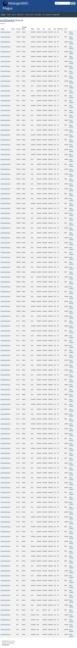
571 (55, 438)
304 (55, 51)
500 (55, 301)
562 (55, 428)
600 (55, 497)
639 (55, 605)
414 (55, 120)
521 (55, 335)
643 (55, 619)
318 (55, 56)
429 (55, 159)
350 (55, 81)
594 (55, 477)
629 (55, 561)
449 (55, 203)
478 (55, 252)
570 (55, 433)
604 (55, 512)
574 (55, 453)
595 (55, 482)
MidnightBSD (55, 14)
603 (55, 507)
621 (55, 521)
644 (55, 624)
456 (55, 208)
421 (55, 134)
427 (55, 149)
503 (55, 306)
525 (55, 350)
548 (55, 414)
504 (55, 311)
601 (55, 502)
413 (55, 115)
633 (55, 580)
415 (55, 125)
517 (55, 321)
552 (55, 423)
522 (55, 340)
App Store (48, 14)
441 (55, 188)
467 (55, 223)
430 (55, 164)
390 (55, 95)
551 (55, 419)
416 (55, 130)
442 (55, 193)
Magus (3, 15)
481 (55, 267)
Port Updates (37, 14)
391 (55, 100)
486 (55, 281)
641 (55, 610)
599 (55, 492)
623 (55, 531)
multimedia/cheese (5, 32)
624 (55, 536)
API (44, 14)
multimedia (7, 20)
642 (55, 614)
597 (55, 487)
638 (55, 600)
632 (55, 575)
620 (55, 516)
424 (55, 144)
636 (55, 590)
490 (55, 296)
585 (55, 458)
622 (55, 526)
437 (55, 183)
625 (55, 541)
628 (55, 556)
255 (55, 32)
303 (55, 46)
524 (55, 345)
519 (55, 325)
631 (55, 570)
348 (55, 76)
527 (55, 355)
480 (55, 262)
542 (55, 394)
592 (55, 472)
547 (55, 409)
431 (55, 169)
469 (55, 232)
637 (55, 595)
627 (55, 551)
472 (55, 242)
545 (55, 404)
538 (55, 379)
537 (55, 374)
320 (55, 61)
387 (55, 90)
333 (55, 71)
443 (55, 198)
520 (55, 330)
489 (55, 291)
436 (55, 179)
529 (55, 365)
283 (55, 41)
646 (55, 629)
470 (55, 237)
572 (55, 443)
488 (55, 286)
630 (55, 565)
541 (55, 389)
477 (55, 247)
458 (55, 213)
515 (55, 316)
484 (55, 272)
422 (55, 139)
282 (55, 37)
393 (55, 105)
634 (55, 585)
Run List (14, 14)
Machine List (20, 14)
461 (55, 218)
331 (55, 66)
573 (55, 448)
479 (55, 257)
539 (55, 384)
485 (55, 277)
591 (55, 468)
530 (55, 370)
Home (8, 14)
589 (55, 463)
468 (55, 228)
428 (55, 154)
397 (55, 110)
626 (55, 546)
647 (55, 634)
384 (55, 86)
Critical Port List (29, 14)
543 (55, 399)
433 (55, 174)
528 (55, 360)
